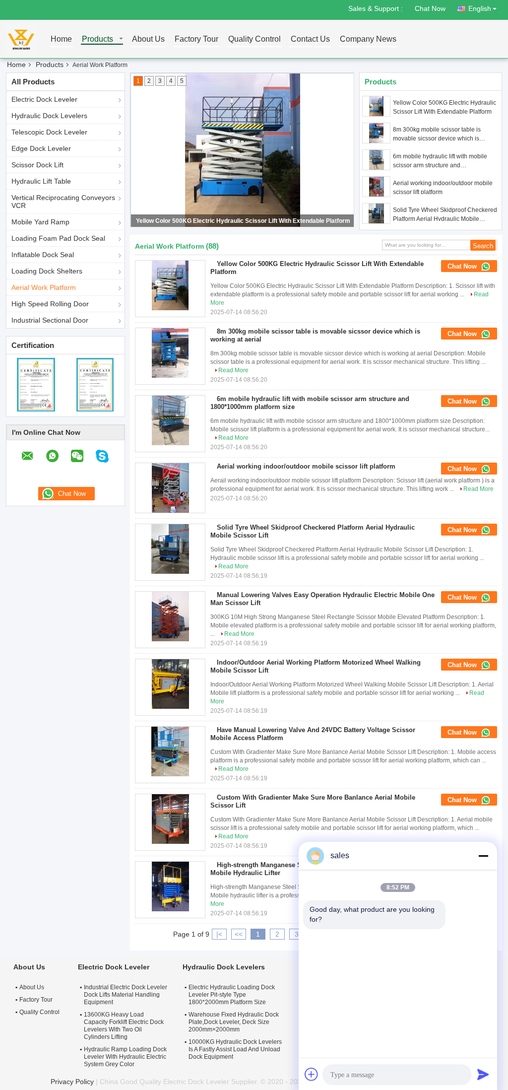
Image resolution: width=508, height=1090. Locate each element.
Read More (233, 370)
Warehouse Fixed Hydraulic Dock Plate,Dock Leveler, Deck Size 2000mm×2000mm (234, 1022)
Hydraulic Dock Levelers (49, 116)
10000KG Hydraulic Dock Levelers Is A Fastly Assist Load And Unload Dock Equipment (235, 1049)
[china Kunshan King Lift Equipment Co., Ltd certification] (35, 384)
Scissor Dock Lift (37, 165)
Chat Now (430, 8)
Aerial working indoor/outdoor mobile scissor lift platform (443, 188)
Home (61, 39)
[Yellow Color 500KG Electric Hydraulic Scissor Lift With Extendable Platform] (376, 106)
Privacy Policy (72, 1082)
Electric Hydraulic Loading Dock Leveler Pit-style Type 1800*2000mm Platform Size (232, 995)
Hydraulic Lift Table (41, 181)
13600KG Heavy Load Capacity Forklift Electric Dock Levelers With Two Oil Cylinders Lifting (124, 1025)
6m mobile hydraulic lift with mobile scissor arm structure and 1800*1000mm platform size (440, 161)
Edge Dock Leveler (41, 148)
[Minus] (483, 856)
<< (239, 934)
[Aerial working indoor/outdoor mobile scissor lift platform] (376, 186)
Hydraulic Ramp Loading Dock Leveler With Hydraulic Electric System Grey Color (125, 1057)
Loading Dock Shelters (46, 271)
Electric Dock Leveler (44, 99)
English (479, 8)
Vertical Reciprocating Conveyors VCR (63, 201)
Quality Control (254, 39)
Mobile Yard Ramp (40, 222)
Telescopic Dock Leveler (49, 132)
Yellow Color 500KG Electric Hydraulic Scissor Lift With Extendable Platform (243, 220)
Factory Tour (196, 39)
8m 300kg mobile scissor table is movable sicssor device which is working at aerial (437, 134)
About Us (148, 39)
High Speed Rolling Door (50, 304)
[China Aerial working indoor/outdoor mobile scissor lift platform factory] (170, 488)
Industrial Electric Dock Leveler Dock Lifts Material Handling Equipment (125, 995)
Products (97, 39)
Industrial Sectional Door (49, 320)
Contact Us (310, 39)
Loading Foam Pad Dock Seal (58, 238)
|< (219, 934)
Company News (368, 39)
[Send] (483, 1074)
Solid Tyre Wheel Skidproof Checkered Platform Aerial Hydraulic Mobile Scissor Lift (445, 214)
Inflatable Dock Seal (42, 255)
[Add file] (311, 1074)
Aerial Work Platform (43, 287)
